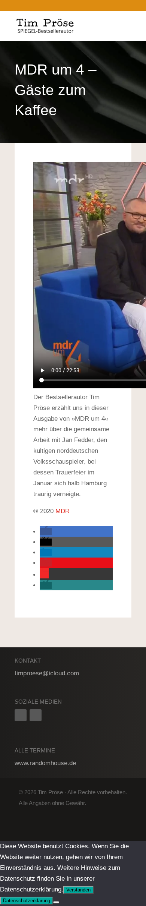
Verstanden (78, 890)
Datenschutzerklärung (26, 900)
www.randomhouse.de (45, 763)
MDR (62, 511)
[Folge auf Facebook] (21, 715)
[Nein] (56, 902)
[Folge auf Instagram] (36, 715)
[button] (46, 531)
